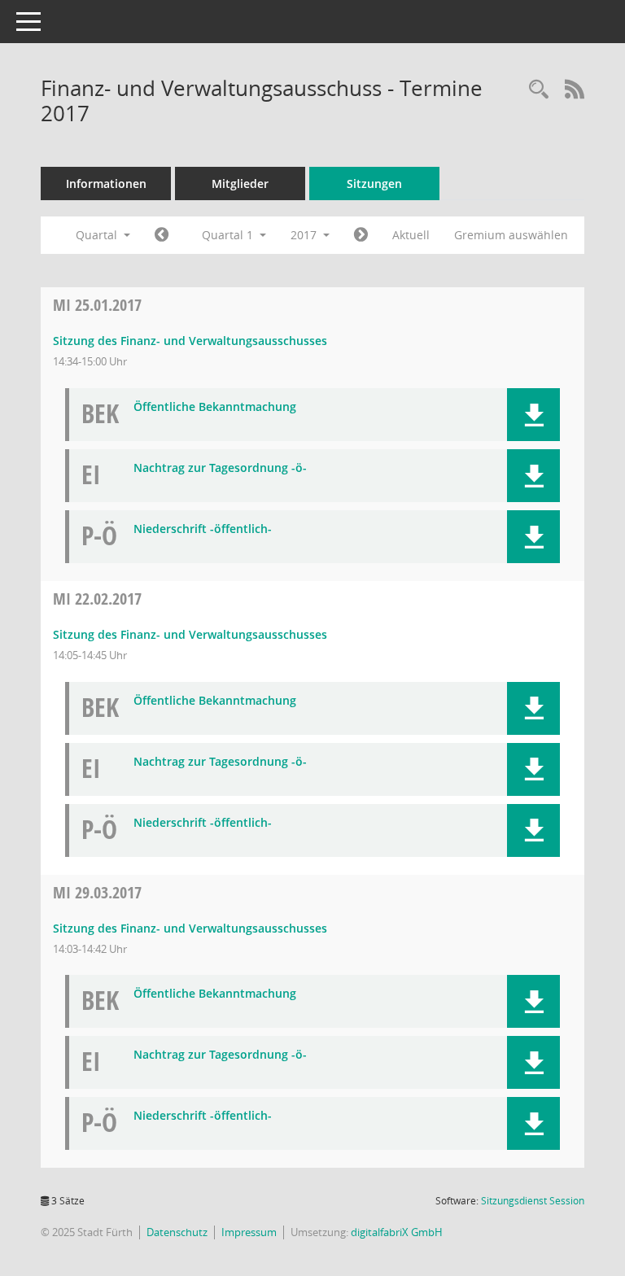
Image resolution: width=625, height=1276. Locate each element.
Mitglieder (240, 183)
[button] (533, 414)
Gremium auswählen (511, 235)
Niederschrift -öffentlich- (202, 529)
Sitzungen (374, 183)
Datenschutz (177, 1232)
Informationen (106, 183)
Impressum (249, 1232)
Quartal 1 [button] (229, 235)
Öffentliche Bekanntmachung (214, 407)
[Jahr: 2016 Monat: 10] (161, 235)
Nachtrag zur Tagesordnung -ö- (220, 468)
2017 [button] (305, 235)
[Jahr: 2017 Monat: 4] (361, 235)
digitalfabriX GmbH (397, 1232)
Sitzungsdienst (532, 1201)
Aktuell (411, 235)
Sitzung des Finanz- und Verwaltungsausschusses (190, 340)
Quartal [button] (98, 235)
